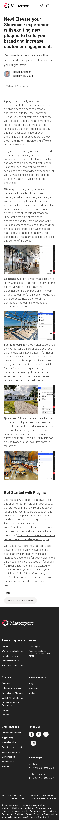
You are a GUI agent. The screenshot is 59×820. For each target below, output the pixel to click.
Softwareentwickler (10, 661)
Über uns (6, 683)
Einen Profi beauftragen (12, 665)
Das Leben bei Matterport (13, 693)
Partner (5, 646)
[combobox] (29, 86)
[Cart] (47, 5)
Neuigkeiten (34, 688)
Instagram (33, 743)
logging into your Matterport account (25, 511)
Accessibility (8, 762)
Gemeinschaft (8, 757)
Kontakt (5, 766)
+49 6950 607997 (41, 777)
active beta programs (28, 577)
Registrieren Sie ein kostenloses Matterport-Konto (39, 653)
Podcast (6, 715)
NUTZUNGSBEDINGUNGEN (12, 795)
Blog (31, 683)
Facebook (31, 734)
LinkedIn (46, 734)
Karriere (5, 710)
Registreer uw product (12, 747)
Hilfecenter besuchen (11, 733)
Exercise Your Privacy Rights (43, 798)
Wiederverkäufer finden (12, 651)
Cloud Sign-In (35, 646)
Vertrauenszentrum (11, 752)
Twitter (38, 734)
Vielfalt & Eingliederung (12, 698)
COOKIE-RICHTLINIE (16, 798)
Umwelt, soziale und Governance (11, 704)
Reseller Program (10, 656)
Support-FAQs (8, 737)
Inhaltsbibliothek (9, 742)
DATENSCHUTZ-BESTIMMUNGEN (42, 795)
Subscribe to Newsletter (12, 688)
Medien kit (33, 693)
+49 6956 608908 (41, 767)
